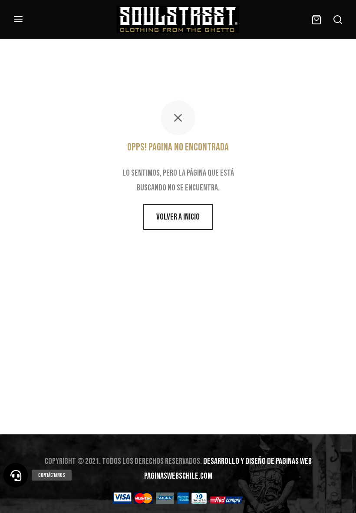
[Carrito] (316, 19)
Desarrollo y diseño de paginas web (257, 461)
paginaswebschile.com (178, 476)
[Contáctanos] (15, 475)
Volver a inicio (178, 217)
